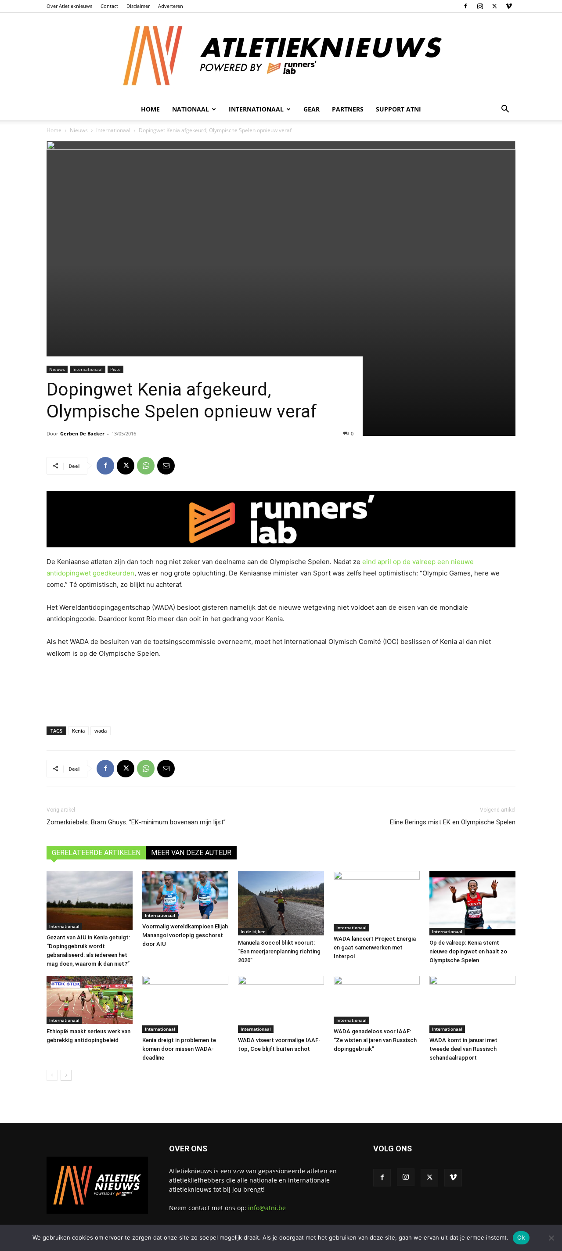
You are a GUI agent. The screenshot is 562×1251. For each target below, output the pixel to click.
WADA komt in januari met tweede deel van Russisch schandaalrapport (463, 1049)
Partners (348, 109)
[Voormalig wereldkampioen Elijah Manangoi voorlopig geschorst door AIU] (185, 895)
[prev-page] (52, 1075)
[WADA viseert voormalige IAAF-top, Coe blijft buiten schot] (281, 1004)
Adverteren (170, 6)
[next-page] (66, 1075)
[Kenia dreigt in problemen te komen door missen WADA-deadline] (185, 1004)
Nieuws (79, 130)
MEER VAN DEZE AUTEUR (191, 852)
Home (150, 109)
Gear (311, 109)
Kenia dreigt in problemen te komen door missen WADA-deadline (179, 1049)
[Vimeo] (508, 6)
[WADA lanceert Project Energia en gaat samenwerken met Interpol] (377, 901)
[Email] (166, 466)
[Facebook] (465, 6)
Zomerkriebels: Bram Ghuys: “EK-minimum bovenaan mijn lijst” (136, 822)
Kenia (78, 730)
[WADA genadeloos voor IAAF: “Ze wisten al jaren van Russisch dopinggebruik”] (377, 1000)
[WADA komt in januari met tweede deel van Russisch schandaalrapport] (472, 1004)
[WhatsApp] (146, 466)
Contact (109, 6)
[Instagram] (479, 6)
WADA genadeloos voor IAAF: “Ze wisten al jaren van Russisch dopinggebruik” (375, 1040)
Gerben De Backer (82, 433)
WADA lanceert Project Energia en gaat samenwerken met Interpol (375, 947)
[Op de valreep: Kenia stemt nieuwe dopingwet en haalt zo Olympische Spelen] (472, 903)
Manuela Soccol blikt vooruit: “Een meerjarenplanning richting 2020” (279, 951)
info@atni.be (267, 1208)
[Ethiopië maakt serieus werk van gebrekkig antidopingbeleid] (90, 1000)
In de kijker (253, 931)
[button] (504, 110)
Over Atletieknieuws (69, 6)
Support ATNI (398, 109)
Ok (521, 1237)
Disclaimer (138, 6)
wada (100, 730)
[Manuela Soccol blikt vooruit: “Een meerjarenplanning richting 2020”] (281, 903)
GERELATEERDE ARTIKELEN (96, 852)
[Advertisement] (281, 690)
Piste (115, 369)
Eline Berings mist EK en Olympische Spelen (452, 822)
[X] (494, 6)
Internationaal (113, 130)
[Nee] (551, 1237)
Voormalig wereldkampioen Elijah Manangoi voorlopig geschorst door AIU (185, 935)
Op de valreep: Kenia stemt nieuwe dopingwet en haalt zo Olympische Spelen (468, 951)
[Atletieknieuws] (281, 56)
